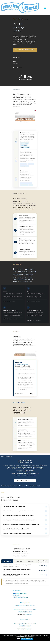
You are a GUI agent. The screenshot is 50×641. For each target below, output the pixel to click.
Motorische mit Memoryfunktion (43, 561)
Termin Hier (25, 614)
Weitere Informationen (26, 638)
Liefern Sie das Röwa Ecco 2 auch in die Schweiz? (24, 529)
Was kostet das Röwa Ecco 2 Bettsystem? (24, 506)
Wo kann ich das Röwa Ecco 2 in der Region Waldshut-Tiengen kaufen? (24, 524)
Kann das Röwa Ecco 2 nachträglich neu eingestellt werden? (24, 515)
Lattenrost (19, 561)
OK (18, 638)
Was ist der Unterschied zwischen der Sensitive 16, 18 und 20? (24, 520)
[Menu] (45, 7)
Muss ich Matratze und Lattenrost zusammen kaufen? (24, 533)
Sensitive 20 (7, 561)
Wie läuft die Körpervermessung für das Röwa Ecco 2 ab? (24, 511)
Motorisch (31, 561)
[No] (48, 637)
